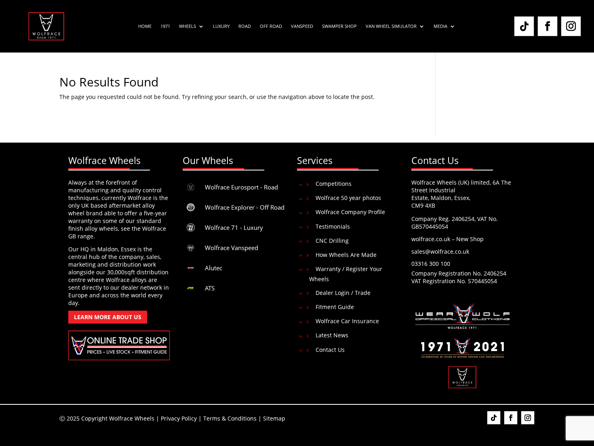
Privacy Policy (179, 418)
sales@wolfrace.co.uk (440, 251)
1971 (165, 26)
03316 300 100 (430, 263)
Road (244, 26)
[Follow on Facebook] (547, 26)
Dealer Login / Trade (343, 293)
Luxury (221, 26)
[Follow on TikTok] (524, 26)
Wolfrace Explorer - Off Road (244, 207)
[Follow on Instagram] (571, 26)
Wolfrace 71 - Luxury (234, 227)
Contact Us (330, 349)
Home (145, 26)
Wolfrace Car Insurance (347, 321)
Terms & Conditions (230, 418)
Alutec (213, 268)
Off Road (271, 26)
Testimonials (333, 226)
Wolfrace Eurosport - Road (241, 187)
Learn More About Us (107, 317)
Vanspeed (302, 26)
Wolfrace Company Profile (350, 212)
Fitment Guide (335, 307)
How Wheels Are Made (346, 255)
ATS (210, 288)
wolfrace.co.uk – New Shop (447, 239)
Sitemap (274, 418)
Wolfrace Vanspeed (231, 248)
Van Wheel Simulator (391, 26)
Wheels (187, 26)
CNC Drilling (332, 240)
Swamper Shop (339, 26)
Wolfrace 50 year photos (348, 198)
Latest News (332, 335)
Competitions (334, 183)
